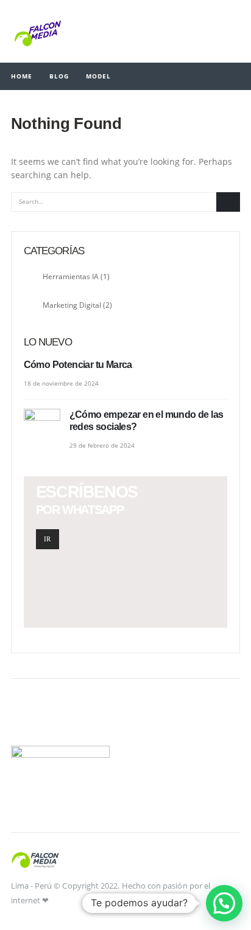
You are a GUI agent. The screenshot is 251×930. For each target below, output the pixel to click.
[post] (43, 427)
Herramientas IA (71, 276)
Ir (47, 539)
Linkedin (81, 716)
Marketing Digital (72, 304)
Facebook (24, 716)
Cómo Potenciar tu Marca (78, 364)
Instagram (53, 716)
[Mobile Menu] (231, 31)
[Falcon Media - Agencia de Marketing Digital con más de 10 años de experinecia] (38, 31)
